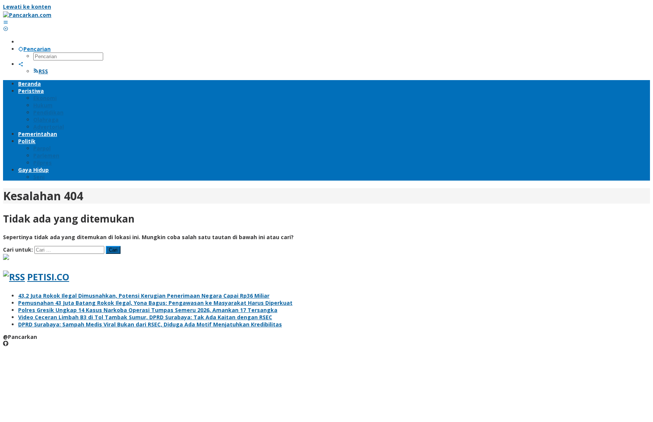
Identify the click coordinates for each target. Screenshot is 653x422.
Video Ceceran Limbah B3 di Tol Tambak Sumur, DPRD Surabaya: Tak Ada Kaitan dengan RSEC (145, 317)
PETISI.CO (48, 277)
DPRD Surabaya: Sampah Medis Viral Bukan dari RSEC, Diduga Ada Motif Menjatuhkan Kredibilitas (150, 324)
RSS (43, 71)
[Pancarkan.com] (27, 15)
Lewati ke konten (27, 6)
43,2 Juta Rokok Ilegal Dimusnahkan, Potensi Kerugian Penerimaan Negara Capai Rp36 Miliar (143, 295)
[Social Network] (20, 64)
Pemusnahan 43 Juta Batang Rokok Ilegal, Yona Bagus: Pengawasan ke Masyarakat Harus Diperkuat (155, 302)
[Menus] (5, 22)
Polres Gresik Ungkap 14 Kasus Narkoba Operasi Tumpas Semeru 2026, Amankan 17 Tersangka (147, 310)
